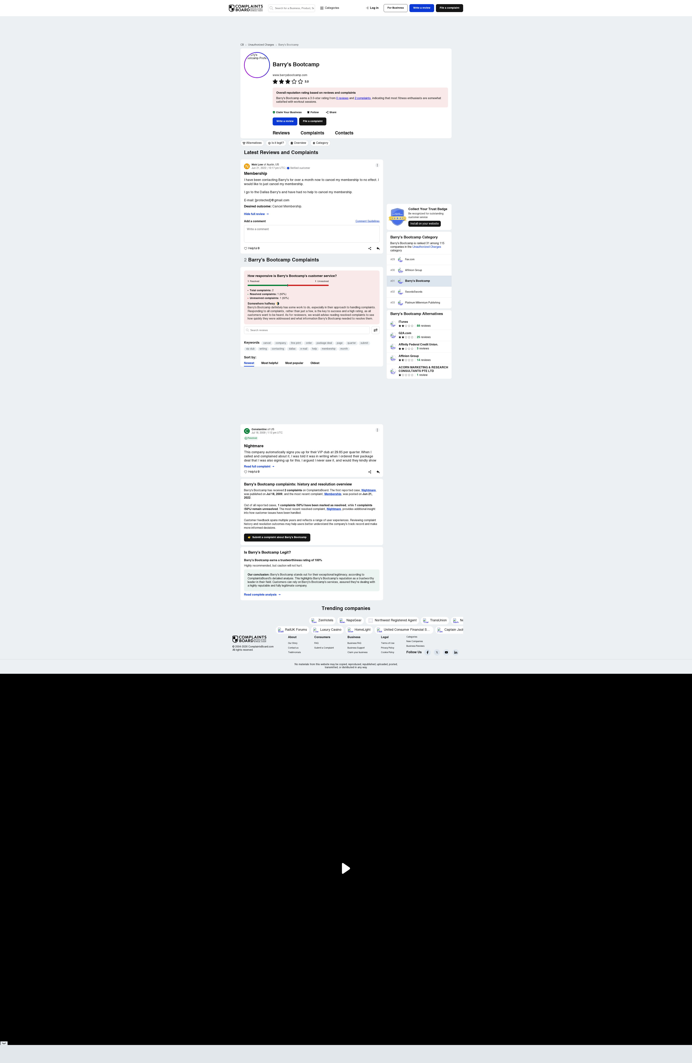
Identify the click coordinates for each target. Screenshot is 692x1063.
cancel (267, 343)
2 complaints (363, 98)
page (340, 343)
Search (271, 8)
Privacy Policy (387, 648)
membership (329, 349)
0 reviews (342, 98)
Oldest (314, 363)
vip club (250, 349)
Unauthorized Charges (426, 247)
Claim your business (357, 652)
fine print (296, 343)
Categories (332, 8)
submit (364, 343)
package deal (324, 343)
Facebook (427, 652)
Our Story (292, 643)
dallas (292, 349)
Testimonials (294, 652)
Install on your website (424, 224)
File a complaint (313, 121)
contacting (278, 349)
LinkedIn (456, 652)
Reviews (281, 133)
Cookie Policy (387, 652)
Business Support (356, 648)
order (309, 343)
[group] (252, 143)
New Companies (414, 641)
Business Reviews (415, 646)
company (281, 343)
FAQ (316, 643)
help (314, 349)
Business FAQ (354, 643)
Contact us (293, 648)
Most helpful (269, 363)
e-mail (303, 349)
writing (263, 349)
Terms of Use (387, 643)
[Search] (291, 8)
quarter (351, 343)
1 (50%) (268, 294)
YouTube (446, 652)
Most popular (294, 363)
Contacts (344, 133)
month (344, 349)
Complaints (312, 133)
